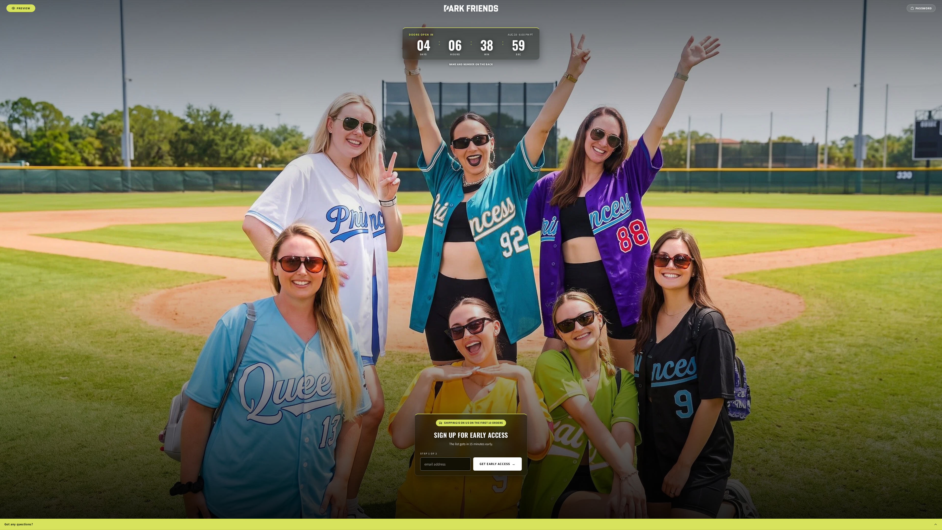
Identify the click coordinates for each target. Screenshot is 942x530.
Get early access (497, 464)
